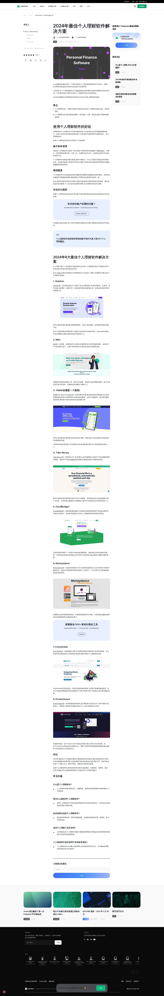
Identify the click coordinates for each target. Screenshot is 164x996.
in (88, 939)
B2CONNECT (94, 919)
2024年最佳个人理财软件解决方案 (44, 15)
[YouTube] (94, 939)
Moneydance (58, 568)
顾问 (62, 241)
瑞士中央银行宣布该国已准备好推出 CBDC (66, 912)
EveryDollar (57, 651)
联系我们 (142, 6)
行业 (74, 6)
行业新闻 (26, 919)
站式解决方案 (52, 6)
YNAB (55, 395)
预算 (77, 91)
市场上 (59, 273)
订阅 (58, 942)
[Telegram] (91, 939)
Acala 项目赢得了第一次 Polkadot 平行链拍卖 (34, 912)
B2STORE (142, 1)
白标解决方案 (64, 6)
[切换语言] (135, 6)
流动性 (42, 6)
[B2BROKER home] (22, 6)
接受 (100, 988)
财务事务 (101, 131)
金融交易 (74, 459)
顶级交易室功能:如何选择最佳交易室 (125, 95)
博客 (81, 6)
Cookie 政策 (43, 981)
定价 (137, 1)
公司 (88, 6)
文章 (30, 15)
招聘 (122, 981)
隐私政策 (51, 981)
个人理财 (56, 84)
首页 (25, 15)
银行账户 (101, 151)
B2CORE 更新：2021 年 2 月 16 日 (96, 912)
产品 (34, 6)
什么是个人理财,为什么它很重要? (125, 66)
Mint (54, 344)
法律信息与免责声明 (31, 981)
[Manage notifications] (4, 991)
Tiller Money (57, 457)
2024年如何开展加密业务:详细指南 (126, 80)
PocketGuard (58, 704)
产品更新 (86, 919)
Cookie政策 (80, 988)
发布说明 (126, 1)
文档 (133, 1)
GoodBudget (57, 511)
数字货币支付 (118, 911)
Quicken (56, 286)
